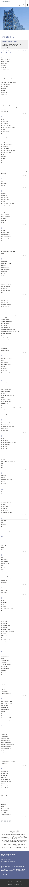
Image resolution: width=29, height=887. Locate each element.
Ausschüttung (4, 111)
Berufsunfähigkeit (5, 148)
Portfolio (3, 567)
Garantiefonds (4, 302)
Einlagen (3, 230)
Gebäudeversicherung (6, 304)
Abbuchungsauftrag (5, 59)
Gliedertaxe (4, 344)
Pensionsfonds (4, 559)
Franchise (3, 280)
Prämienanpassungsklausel (7, 572)
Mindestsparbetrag (5, 506)
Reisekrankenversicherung (7, 617)
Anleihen (3, 90)
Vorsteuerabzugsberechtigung (8, 761)
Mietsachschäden (5, 500)
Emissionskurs (4, 243)
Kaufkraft (3, 455)
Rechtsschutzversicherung (7, 608)
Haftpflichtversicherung (6, 358)
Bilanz (2, 154)
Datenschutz (19, 881)
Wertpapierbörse (5, 785)
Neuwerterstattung (5, 531)
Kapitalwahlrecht (5, 448)
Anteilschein (4, 92)
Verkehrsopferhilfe (5, 738)
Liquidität (3, 483)
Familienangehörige (5, 269)
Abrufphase (4, 63)
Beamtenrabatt (4, 138)
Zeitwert (3, 800)
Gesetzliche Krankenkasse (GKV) (8, 329)
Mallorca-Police (4, 491)
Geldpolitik (3, 313)
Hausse (3, 366)
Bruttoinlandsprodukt (6, 169)
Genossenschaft (5, 319)
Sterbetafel (3, 670)
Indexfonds (3, 387)
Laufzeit (3, 477)
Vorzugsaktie (4, 763)
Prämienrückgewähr (5, 576)
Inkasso (3, 397)
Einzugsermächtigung (6, 236)
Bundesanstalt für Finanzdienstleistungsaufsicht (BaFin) (14, 171)
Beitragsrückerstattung (6, 144)
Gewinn (3, 335)
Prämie (3, 569)
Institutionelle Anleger (6, 401)
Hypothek (3, 374)
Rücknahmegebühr (5, 644)
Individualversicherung (6, 389)
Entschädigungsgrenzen (6, 247)
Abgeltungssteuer (5, 61)
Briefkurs (3, 167)
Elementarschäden (5, 238)
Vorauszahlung (4, 759)
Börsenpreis (4, 162)
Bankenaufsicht (4, 121)
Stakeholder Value (5, 668)
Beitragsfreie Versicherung (7, 142)
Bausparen (3, 133)
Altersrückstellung (5, 84)
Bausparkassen (4, 135)
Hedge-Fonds (4, 370)
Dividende (3, 220)
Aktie (2, 74)
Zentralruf (3, 804)
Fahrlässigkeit (4, 261)
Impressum (13, 881)
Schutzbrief (4, 654)
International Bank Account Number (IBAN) (11, 407)
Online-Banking (4, 545)
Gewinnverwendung (5, 340)
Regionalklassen (5, 610)
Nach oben (24, 113)
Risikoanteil (4, 635)
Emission (3, 240)
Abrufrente (3, 65)
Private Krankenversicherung (7, 578)
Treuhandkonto (4, 691)
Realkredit (3, 606)
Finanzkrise (3, 273)
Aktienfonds (4, 76)
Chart (2, 181)
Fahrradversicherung (6, 263)
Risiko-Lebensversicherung (7, 639)
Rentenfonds (4, 623)
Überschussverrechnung (6, 703)
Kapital (3, 438)
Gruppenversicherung (6, 350)
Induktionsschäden (5, 391)
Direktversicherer (5, 214)
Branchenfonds (4, 165)
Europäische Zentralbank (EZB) (8, 251)
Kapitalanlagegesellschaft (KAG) (8, 442)
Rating (2, 604)
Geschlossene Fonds (6, 327)
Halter (2, 360)
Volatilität (3, 755)
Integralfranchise (5, 405)
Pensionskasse (4, 561)
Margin (3, 493)
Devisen (3, 208)
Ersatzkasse (4, 249)
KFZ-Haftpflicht (4, 457)
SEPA (2, 658)
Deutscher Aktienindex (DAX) (7, 203)
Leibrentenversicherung (6, 479)
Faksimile (3, 265)
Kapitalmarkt (4, 446)
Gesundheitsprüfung (6, 333)
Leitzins (3, 481)
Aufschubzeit (4, 98)
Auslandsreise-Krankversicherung (9, 107)
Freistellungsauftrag (5, 286)
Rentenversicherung (6, 629)
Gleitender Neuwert (5, 342)
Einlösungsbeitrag (5, 234)
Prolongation (4, 582)
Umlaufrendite (4, 707)
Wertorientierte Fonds (6, 781)
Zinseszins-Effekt (5, 810)
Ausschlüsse (4, 109)
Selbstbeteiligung (5, 656)
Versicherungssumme (6, 750)
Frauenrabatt (4, 282)
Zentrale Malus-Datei (6, 802)
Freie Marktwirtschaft (6, 284)
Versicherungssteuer (6, 748)
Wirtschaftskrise (5, 787)
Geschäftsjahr (4, 325)
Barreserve (3, 129)
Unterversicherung (5, 720)
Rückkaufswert (4, 642)
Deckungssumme (5, 199)
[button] (2, 821)
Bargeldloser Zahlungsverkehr (8, 127)
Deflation (3, 201)
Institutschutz (4, 403)
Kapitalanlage (4, 440)
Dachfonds (3, 193)
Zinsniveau (3, 812)
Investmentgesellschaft (6, 414)
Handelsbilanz (4, 362)
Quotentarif (4, 592)
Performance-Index (5, 563)
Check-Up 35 (4, 183)
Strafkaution (4, 672)
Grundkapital (4, 346)
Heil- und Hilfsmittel (5, 372)
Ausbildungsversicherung (7, 100)
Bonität (3, 158)
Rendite (3, 619)
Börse (2, 160)
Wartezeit (3, 777)
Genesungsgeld (4, 317)
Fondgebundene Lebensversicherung (9, 275)
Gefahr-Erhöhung (5, 306)
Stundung (3, 674)
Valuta (2, 732)
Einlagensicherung (5, 232)
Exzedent (3, 253)
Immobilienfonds (5, 385)
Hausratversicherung (6, 364)
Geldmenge (4, 310)
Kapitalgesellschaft (5, 444)
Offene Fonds (4, 543)
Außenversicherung (5, 103)
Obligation (3, 541)
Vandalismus (4, 734)
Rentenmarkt (4, 627)
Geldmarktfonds (5, 308)
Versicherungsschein (6, 746)
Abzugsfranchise (5, 69)
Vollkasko (3, 757)
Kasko (2, 453)
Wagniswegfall (4, 771)
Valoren (3, 728)
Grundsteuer (4, 348)
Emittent (3, 245)
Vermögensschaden (5, 740)
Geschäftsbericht (5, 323)
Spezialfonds (4, 666)
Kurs (2, 467)
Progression (4, 580)
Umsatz (3, 711)
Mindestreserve (4, 504)
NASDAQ (3, 522)
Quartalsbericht (4, 590)
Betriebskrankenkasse (6, 152)
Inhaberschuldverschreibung (8, 395)
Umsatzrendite (4, 713)
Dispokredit (4, 218)
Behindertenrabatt (5, 140)
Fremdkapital (4, 288)
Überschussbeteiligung (6, 701)
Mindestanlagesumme (6, 502)
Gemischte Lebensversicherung (8, 315)
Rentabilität (4, 621)
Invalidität (3, 410)
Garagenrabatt (4, 300)
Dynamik (3, 222)
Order (2, 549)
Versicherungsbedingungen (7, 744)
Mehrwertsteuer (5, 498)
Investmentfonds (5, 412)
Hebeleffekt (3, 368)
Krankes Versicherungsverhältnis (8, 461)
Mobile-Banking (4, 510)
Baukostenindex (5, 131)
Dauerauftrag (4, 195)
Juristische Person (5, 430)
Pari (2, 557)
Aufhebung (3, 96)
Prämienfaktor (4, 574)
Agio (2, 71)
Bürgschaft (3, 173)
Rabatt (2, 600)
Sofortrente (3, 662)
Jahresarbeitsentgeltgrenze (7, 426)
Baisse (2, 119)
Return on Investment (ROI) (7, 631)
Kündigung (3, 465)
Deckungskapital (5, 197)
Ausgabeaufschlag (5, 105)
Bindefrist (3, 156)
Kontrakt (3, 459)
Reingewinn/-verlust (5, 612)
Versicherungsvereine (6, 752)
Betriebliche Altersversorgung (8, 150)
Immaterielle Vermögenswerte (8, 383)
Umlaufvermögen (5, 709)
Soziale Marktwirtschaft (6, 664)
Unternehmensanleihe (6, 717)
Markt (2, 496)
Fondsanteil (4, 278)
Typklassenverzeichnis (6, 693)
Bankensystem (4, 123)
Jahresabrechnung (5, 422)
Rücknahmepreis (5, 646)
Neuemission (4, 526)
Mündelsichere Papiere (6, 512)
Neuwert (3, 528)
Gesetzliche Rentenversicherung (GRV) (10, 331)
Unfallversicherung (5, 715)
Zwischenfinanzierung (6, 814)
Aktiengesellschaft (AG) (6, 78)
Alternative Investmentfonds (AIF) (8, 82)
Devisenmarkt (4, 210)
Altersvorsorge (4, 86)
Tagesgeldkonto (4, 682)
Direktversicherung (5, 216)
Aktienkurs (3, 80)
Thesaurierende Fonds (6, 687)
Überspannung (4, 705)
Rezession (3, 633)
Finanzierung (4, 271)
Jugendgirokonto (5, 428)
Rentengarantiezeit (5, 625)
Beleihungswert (4, 146)
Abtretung (3, 67)
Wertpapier (3, 783)
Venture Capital (4, 736)
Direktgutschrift (4, 212)
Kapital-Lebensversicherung (7, 450)
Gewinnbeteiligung (5, 337)
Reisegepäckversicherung (7, 615)
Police (2, 565)
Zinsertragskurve (5, 808)
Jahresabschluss (5, 424)
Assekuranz (4, 94)
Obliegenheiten (4, 539)
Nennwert (3, 524)
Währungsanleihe (5, 773)
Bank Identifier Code (6, 125)
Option (2, 547)
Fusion (2, 292)
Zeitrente (3, 798)
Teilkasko (3, 685)
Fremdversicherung (5, 290)
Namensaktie (4, 520)
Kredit (2, 463)
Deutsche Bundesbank (6, 205)
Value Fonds (4, 730)
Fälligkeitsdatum (5, 267)
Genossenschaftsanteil (6, 321)
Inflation (3, 393)
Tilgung (3, 689)
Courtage (3, 185)
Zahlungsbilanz (4, 795)
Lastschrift (3, 475)
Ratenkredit (4, 602)
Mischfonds (4, 508)
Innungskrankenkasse (6, 399)
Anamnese (3, 88)
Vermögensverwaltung (6, 742)
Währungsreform (5, 775)
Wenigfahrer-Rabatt (5, 779)
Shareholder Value (5, 660)
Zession (3, 806)
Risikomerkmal (4, 637)
